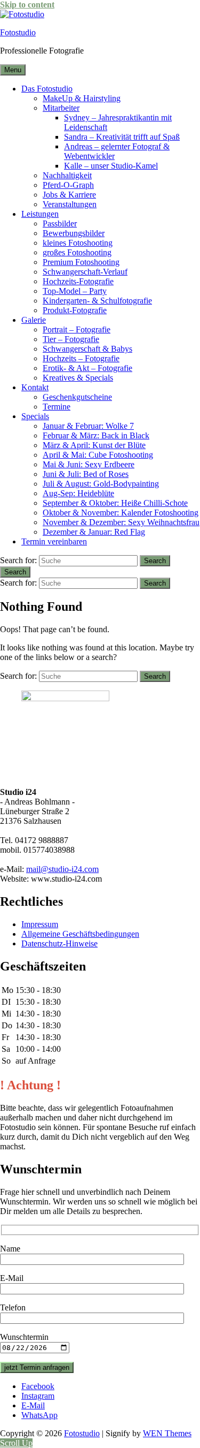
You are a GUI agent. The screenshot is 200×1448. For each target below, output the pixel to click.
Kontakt (35, 387)
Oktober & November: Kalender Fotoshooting (120, 512)
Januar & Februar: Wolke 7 (88, 425)
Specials (35, 416)
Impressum (39, 924)
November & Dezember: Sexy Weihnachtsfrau (121, 522)
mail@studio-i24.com (62, 869)
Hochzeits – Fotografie (81, 358)
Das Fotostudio (47, 88)
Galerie (33, 319)
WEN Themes (167, 1433)
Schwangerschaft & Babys (87, 348)
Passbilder (60, 223)
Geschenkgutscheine (77, 396)
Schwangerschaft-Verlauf (85, 271)
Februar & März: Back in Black (96, 435)
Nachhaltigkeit (67, 175)
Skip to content (27, 4)
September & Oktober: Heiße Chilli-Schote (115, 502)
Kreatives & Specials (78, 377)
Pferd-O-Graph (68, 184)
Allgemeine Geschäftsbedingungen (80, 933)
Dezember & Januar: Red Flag (94, 531)
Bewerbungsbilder (74, 233)
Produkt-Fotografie (75, 310)
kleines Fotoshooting (78, 242)
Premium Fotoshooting (81, 262)
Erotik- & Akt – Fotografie (87, 368)
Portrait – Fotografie (76, 329)
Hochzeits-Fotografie (78, 281)
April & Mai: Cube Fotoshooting (98, 454)
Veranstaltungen (70, 204)
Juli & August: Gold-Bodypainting (101, 483)
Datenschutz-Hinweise (59, 943)
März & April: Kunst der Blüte (94, 445)
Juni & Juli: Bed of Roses (86, 474)
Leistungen (40, 213)
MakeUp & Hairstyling (82, 98)
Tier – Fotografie (71, 339)
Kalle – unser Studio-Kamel (111, 165)
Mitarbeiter (61, 107)
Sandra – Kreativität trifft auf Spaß (122, 136)
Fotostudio (18, 32)
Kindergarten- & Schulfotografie (97, 300)
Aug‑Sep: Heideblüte (78, 493)
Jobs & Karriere (69, 194)
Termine (56, 406)
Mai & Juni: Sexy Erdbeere (88, 464)
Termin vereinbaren (54, 541)
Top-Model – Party (75, 290)
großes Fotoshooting (77, 252)
